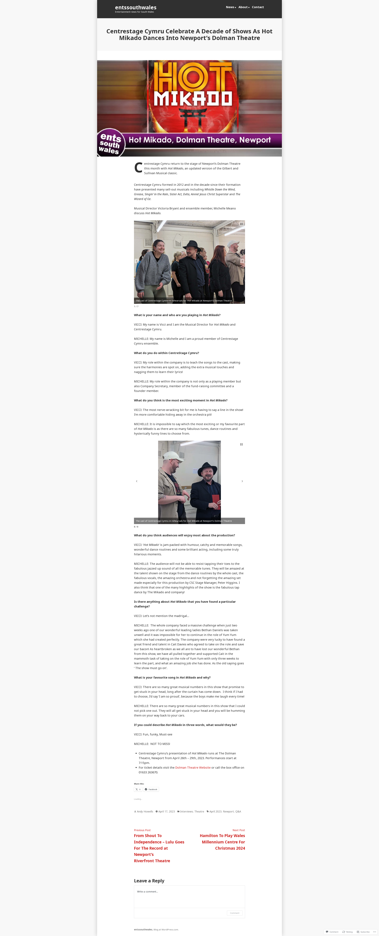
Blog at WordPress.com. (166, 929)
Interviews (186, 811)
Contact (258, 7)
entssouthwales (135, 7)
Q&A (238, 811)
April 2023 (215, 811)
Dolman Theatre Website (193, 768)
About (243, 7)
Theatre (199, 811)
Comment (234, 913)
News (230, 7)
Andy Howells (145, 811)
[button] (137, 261)
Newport (228, 811)
